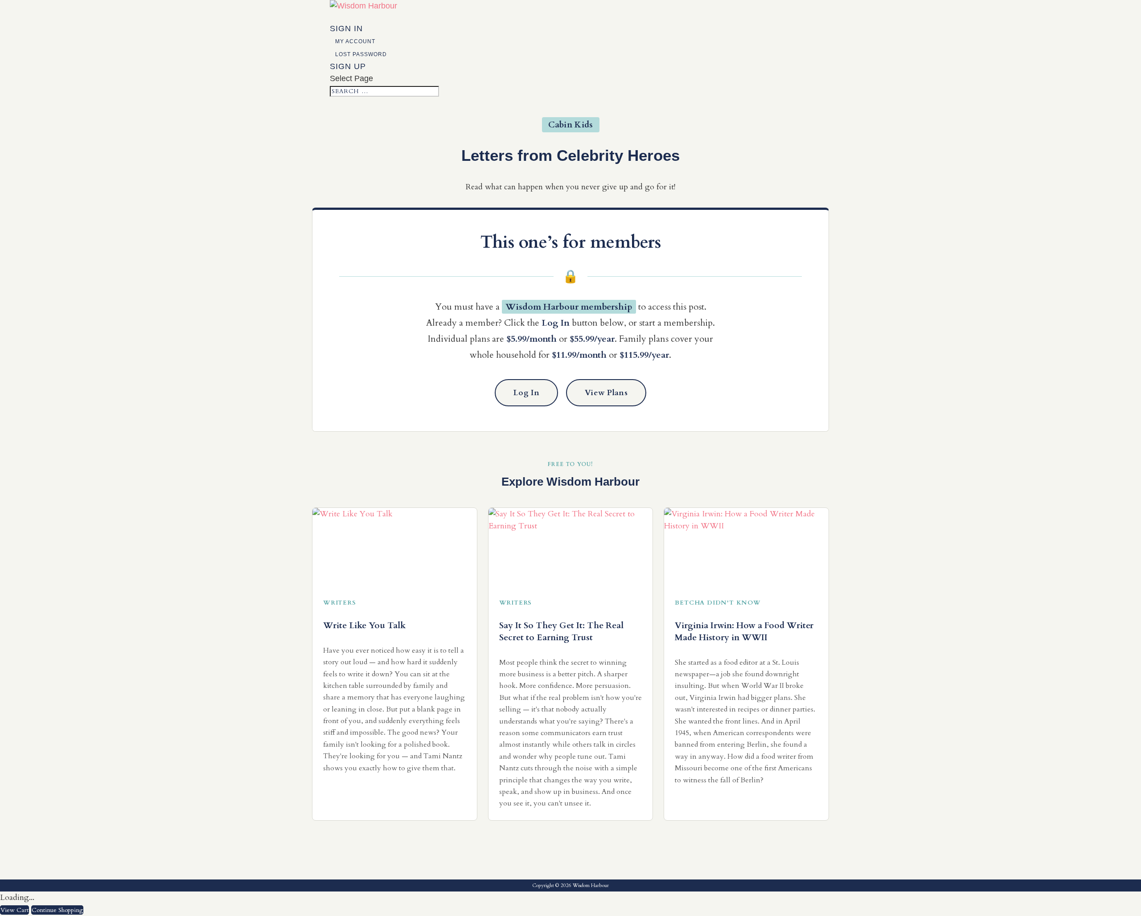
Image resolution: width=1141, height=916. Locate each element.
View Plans (606, 393)
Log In (526, 393)
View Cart (14, 910)
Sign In (346, 28)
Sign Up (348, 66)
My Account (355, 41)
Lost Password (361, 54)
